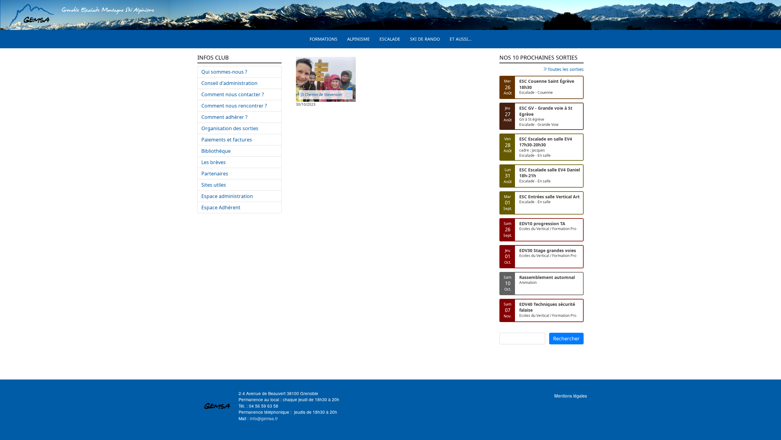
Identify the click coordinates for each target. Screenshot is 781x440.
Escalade (390, 39)
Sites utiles (213, 185)
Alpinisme (358, 39)
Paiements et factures (226, 139)
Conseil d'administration (229, 83)
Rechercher (566, 338)
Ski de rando (425, 39)
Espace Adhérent (220, 207)
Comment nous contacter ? (232, 94)
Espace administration (227, 196)
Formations (323, 39)
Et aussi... (461, 39)
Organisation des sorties (229, 128)
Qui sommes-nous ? (224, 71)
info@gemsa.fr (264, 418)
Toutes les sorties (566, 69)
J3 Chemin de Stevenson (321, 94)
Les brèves (213, 162)
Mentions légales (570, 396)
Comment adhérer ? (224, 117)
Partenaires (214, 173)
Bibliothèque (216, 151)
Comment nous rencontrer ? (234, 105)
